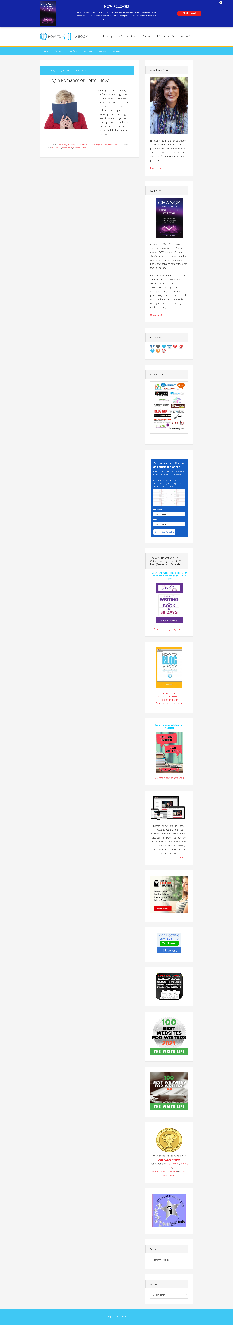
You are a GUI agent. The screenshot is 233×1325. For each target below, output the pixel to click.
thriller (83, 148)
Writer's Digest (172, 1163)
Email (156, 519)
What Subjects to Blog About (93, 144)
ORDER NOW (189, 13)
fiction (64, 148)
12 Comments (80, 70)
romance (76, 148)
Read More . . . (157, 168)
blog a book (56, 148)
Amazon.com (169, 693)
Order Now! (156, 314)
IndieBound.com (169, 699)
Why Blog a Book (111, 144)
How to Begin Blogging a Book (69, 144)
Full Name (157, 509)
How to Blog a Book (64, 36)
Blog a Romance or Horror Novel (79, 80)
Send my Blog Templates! (164, 532)
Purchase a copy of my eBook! (169, 629)
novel (70, 148)
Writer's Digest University (164, 1171)
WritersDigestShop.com (169, 703)
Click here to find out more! (169, 857)
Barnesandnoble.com (169, 696)
